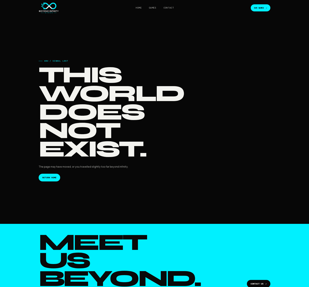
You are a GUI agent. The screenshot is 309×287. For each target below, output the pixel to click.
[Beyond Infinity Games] (49, 7)
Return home (49, 177)
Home (139, 7)
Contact (169, 7)
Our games (260, 8)
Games (152, 7)
